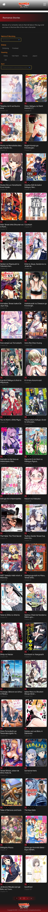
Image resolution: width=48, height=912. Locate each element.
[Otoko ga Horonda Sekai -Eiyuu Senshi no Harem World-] (36, 829)
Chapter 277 (28, 227)
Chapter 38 (3, 189)
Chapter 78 (3, 150)
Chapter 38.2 (28, 736)
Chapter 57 (27, 657)
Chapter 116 (27, 501)
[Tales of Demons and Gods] (12, 792)
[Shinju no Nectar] (12, 636)
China (6, 56)
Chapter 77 (27, 540)
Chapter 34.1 (3, 736)
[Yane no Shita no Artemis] (12, 597)
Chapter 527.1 (4, 812)
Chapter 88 (3, 580)
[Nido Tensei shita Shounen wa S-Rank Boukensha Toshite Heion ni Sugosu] (12, 206)
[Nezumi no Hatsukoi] (36, 480)
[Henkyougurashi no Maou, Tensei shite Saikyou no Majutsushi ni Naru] (36, 557)
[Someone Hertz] (36, 752)
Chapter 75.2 (28, 464)
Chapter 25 (27, 308)
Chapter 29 (27, 189)
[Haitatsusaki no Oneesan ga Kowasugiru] (36, 285)
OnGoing (5, 48)
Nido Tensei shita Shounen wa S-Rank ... (11, 225)
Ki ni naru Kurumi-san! (33, 380)
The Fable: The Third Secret (10, 536)
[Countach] (36, 206)
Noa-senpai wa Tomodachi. (11, 343)
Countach (28, 224)
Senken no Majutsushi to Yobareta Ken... (9, 265)
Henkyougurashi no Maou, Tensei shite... (34, 576)
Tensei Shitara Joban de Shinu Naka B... (9, 772)
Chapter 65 (27, 580)
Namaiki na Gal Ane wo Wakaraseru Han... (9, 460)
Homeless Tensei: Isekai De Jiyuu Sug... (10, 304)
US (6, 60)
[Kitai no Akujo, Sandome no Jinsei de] (36, 246)
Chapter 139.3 (28, 696)
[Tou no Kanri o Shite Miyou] (12, 401)
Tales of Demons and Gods (10, 810)
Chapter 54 (3, 538)
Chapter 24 (27, 268)
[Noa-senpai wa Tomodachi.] (12, 325)
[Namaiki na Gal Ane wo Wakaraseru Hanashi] (12, 441)
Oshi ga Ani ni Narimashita (10, 499)
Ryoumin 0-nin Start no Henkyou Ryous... (33, 460)
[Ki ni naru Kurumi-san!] (36, 362)
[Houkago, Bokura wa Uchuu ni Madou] (12, 673)
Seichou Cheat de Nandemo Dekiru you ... (35, 616)
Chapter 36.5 (4, 775)
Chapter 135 (28, 889)
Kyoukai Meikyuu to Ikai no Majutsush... (10, 381)
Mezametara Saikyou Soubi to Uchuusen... (35, 421)
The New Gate (29, 810)
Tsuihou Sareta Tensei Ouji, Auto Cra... (34, 537)
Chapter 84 (3, 464)
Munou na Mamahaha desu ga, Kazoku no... (11, 146)
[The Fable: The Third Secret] (12, 518)
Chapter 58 (3, 617)
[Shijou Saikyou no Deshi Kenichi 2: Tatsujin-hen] (36, 88)
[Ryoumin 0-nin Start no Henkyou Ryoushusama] (36, 441)
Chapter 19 (27, 852)
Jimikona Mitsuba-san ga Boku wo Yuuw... (10, 888)
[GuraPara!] (36, 869)
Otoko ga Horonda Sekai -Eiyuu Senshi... (34, 848)
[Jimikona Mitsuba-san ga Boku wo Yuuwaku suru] (12, 869)
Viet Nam (15, 56)
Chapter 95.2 (4, 385)
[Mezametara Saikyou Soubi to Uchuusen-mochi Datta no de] (36, 401)
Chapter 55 (3, 229)
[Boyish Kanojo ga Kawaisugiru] (36, 127)
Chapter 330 (28, 812)
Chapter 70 (3, 268)
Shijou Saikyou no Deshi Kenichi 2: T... (33, 107)
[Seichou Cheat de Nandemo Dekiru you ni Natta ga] (36, 597)
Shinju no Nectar (6, 654)
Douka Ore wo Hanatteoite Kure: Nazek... (10, 186)
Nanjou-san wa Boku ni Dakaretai (33, 732)
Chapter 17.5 (3, 891)
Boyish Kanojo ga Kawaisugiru (31, 146)
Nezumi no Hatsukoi (32, 499)
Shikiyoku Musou (6, 847)
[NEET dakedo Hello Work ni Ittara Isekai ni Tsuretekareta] (12, 557)
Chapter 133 (3, 345)
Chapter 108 (3, 657)
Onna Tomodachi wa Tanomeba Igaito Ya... (8, 732)
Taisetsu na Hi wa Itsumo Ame (10, 107)
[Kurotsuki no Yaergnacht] (36, 636)
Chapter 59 (27, 150)
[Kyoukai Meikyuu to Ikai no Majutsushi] (12, 362)
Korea (25, 56)
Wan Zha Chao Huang (33, 343)
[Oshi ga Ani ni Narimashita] (12, 480)
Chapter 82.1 (3, 501)
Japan (34, 56)
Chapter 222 (4, 110)
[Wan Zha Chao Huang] (36, 325)
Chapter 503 (28, 345)
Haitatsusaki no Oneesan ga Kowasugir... (35, 304)
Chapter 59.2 (28, 424)
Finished (15, 48)
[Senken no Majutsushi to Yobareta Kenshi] (12, 246)
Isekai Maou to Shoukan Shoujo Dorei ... (33, 693)
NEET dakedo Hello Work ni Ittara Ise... (11, 576)
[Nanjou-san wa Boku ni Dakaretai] (36, 713)
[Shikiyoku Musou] (12, 829)
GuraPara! (28, 887)
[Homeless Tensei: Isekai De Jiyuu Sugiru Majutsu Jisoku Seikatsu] (12, 285)
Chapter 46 (27, 773)
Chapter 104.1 (4, 422)
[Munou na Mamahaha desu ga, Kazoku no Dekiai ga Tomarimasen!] (12, 127)
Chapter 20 (27, 110)
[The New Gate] (36, 792)
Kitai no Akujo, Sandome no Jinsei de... (35, 265)
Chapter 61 (27, 382)
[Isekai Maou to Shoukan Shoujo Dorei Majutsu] (36, 673)
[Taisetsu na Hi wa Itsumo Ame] (12, 88)
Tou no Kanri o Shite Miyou (10, 420)
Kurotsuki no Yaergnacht (34, 654)
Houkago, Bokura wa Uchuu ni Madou (11, 693)
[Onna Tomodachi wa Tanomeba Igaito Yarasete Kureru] (12, 713)
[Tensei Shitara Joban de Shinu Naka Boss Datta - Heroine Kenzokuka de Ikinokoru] (12, 752)
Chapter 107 (28, 619)
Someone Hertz (30, 771)
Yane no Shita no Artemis (10, 615)
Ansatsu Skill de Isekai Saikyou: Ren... (33, 186)
